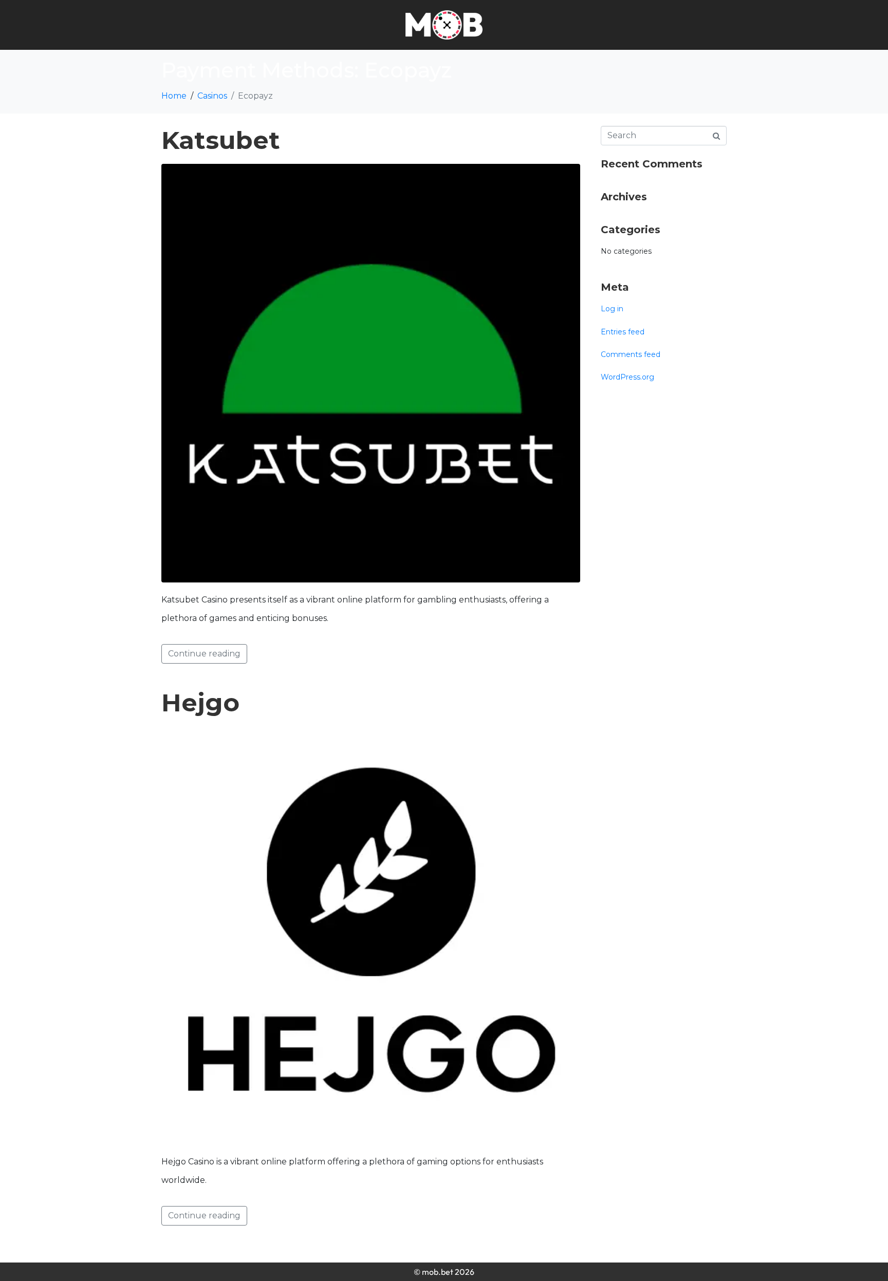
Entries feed (622, 331)
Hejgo (200, 703)
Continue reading (204, 653)
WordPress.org (627, 377)
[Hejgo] (370, 934)
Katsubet (220, 140)
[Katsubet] (370, 373)
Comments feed (630, 354)
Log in (612, 308)
